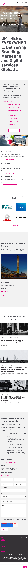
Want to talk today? (7, 101)
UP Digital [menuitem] (3, 546)
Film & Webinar (11, 124)
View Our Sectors (9, 159)
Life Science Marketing (6, 337)
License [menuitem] (3, 544)
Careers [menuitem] (3, 551)
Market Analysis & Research (15, 104)
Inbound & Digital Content (14, 121)
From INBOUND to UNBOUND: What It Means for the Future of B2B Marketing (14, 398)
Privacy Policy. (19, 521)
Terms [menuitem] (2, 537)
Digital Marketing (12, 115)
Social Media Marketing (13, 118)
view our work (14, 225)
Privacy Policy (13, 567)
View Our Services (9, 173)
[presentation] (2, 296)
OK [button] (25, 567)
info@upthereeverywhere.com (9, 462)
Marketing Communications (15, 110)
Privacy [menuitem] (3, 539)
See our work (14, 130)
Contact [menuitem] (3, 548)
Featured (3, 365)
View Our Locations (10, 186)
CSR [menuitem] (2, 542)
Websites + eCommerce (14, 113)
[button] (1, 298)
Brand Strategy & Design (14, 107)
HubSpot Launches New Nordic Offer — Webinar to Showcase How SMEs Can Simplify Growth (14, 369)
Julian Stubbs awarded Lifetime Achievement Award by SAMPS (12, 341)
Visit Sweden (4, 291)
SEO (2, 394)
